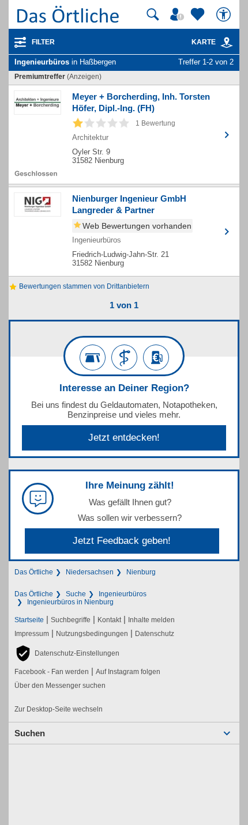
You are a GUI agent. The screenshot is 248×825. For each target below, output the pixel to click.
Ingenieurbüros (122, 594)
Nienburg (141, 572)
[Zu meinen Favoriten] (199, 14)
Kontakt (109, 620)
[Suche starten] (152, 14)
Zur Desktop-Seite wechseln (58, 709)
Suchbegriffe (71, 620)
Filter (43, 42)
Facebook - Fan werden (51, 672)
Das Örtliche (33, 572)
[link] (227, 43)
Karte (203, 42)
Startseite (29, 620)
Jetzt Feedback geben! (122, 540)
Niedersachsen (90, 572)
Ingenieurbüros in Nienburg (70, 602)
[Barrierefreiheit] (225, 14)
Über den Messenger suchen (60, 686)
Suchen (29, 733)
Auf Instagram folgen (128, 672)
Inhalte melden (151, 620)
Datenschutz (154, 634)
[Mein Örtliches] (178, 14)
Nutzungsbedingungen (92, 634)
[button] (66, 653)
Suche (76, 594)
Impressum (31, 634)
